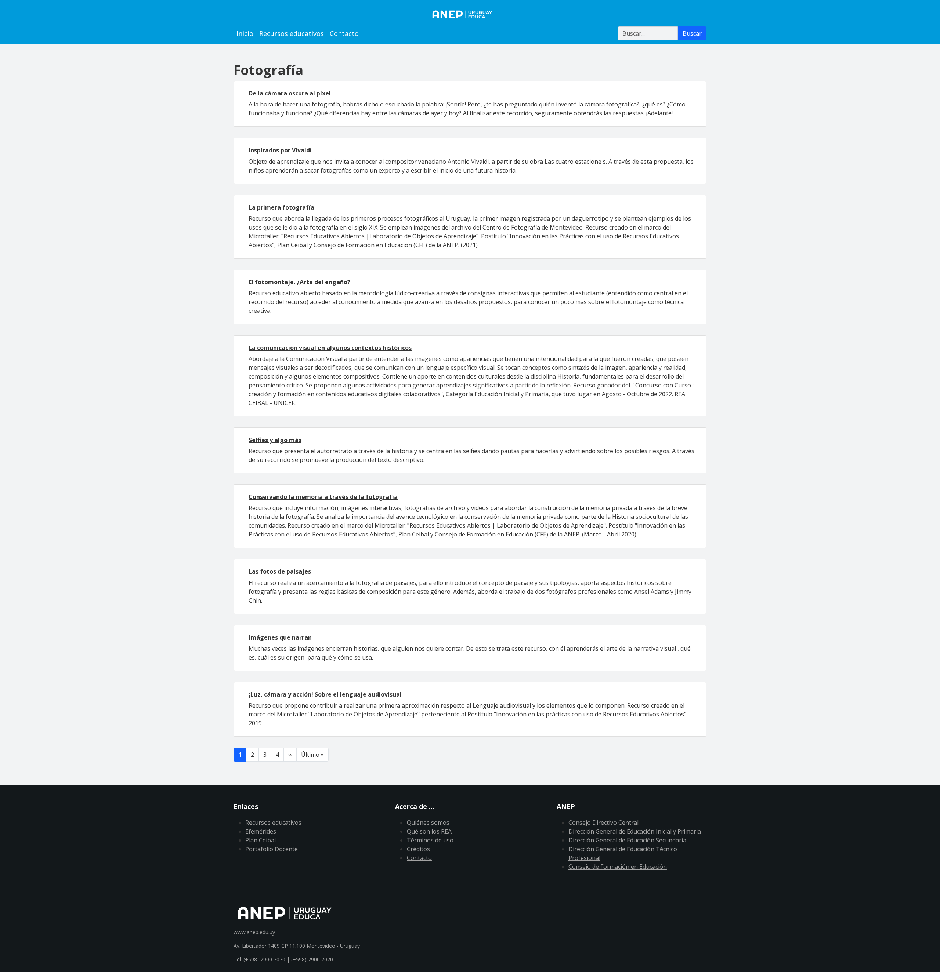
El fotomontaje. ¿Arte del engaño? (299, 282)
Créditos (418, 849)
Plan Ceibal (260, 840)
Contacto (344, 33)
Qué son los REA (429, 831)
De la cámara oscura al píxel (290, 93)
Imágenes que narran (280, 637)
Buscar (692, 33)
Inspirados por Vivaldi (280, 150)
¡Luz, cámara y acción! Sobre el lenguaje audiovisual (325, 694)
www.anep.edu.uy (254, 932)
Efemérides (260, 831)
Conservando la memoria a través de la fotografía (323, 497)
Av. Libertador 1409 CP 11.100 (269, 945)
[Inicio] (470, 14)
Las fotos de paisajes (280, 571)
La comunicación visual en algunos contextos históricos (330, 348)
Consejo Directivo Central (603, 823)
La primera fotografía (281, 207)
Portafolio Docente (271, 849)
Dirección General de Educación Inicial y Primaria (634, 831)
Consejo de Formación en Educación (617, 867)
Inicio (244, 33)
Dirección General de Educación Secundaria (627, 840)
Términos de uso (430, 840)
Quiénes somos (428, 823)
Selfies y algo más (275, 440)
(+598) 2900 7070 (312, 959)
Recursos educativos (291, 33)
